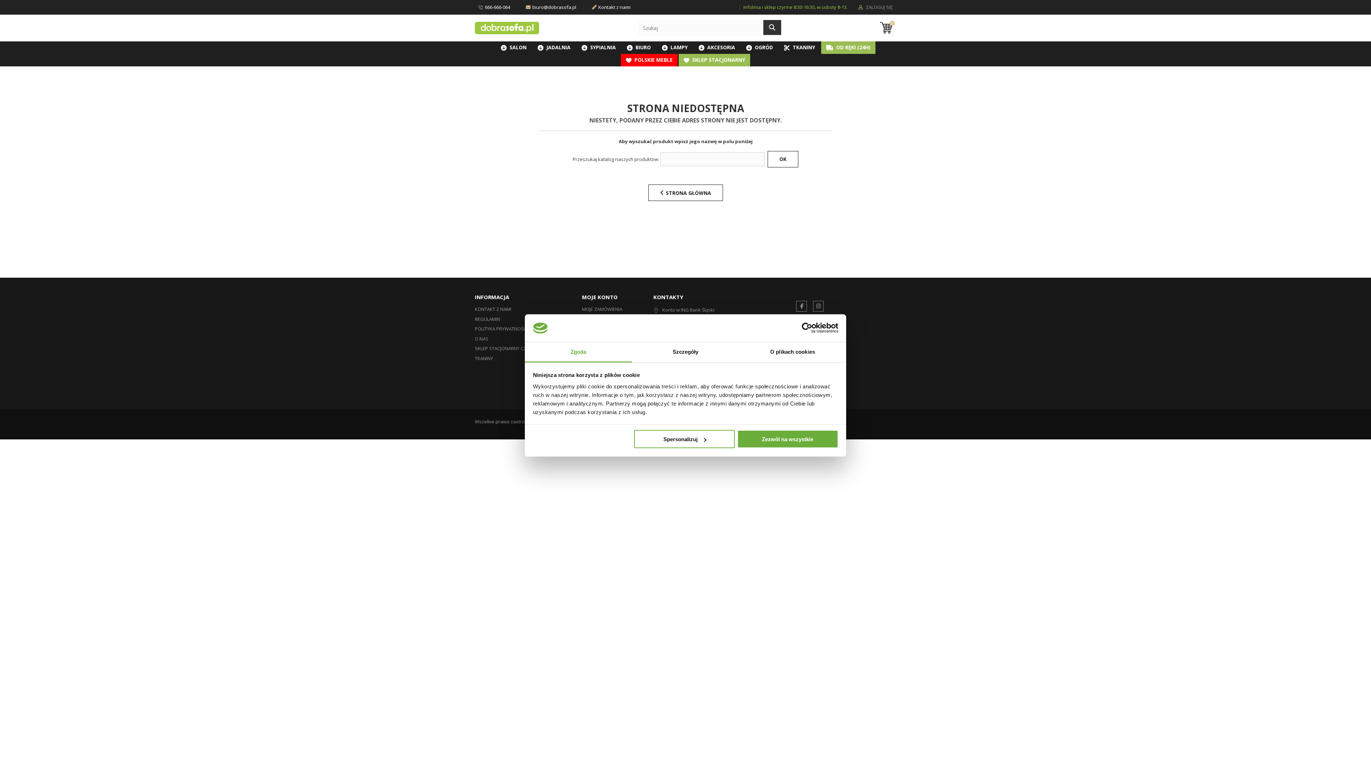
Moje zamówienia (602, 309)
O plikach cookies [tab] (792, 351)
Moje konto (600, 297)
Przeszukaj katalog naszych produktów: (616, 159)
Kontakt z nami (614, 7)
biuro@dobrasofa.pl (554, 7)
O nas (481, 339)
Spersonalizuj (680, 439)
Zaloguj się (879, 7)
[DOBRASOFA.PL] (507, 28)
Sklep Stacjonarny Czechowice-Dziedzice (524, 348)
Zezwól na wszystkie (787, 439)
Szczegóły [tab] (686, 351)
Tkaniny (484, 358)
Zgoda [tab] (579, 351)
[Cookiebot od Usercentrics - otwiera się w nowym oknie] (807, 328)
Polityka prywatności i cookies (512, 329)
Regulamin (487, 319)
